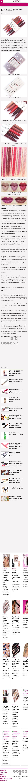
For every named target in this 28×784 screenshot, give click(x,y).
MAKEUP (5, 568)
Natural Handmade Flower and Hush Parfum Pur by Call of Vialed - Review (16, 417)
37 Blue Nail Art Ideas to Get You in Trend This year (6, 663)
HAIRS (2, 774)
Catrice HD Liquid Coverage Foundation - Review (15, 399)
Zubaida (10, 13)
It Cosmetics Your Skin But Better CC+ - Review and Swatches (16, 381)
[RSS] (17, 343)
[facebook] (2, 343)
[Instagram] (14, 343)
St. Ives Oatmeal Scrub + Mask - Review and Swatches (15, 472)
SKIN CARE (3, 772)
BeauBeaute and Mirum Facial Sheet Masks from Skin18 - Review (15, 498)
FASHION (3, 776)
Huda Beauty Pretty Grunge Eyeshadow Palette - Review (16, 663)
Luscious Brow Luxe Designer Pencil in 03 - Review (15, 454)
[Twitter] (5, 343)
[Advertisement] (12, 354)
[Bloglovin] (8, 343)
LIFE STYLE (3, 780)
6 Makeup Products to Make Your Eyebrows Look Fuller (15, 743)
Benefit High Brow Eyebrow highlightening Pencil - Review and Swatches (16, 480)
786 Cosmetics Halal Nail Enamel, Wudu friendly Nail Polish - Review (16, 408)
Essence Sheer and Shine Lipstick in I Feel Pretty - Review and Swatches (15, 391)
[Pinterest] (11, 343)
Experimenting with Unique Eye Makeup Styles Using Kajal (16, 620)
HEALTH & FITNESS (6, 778)
